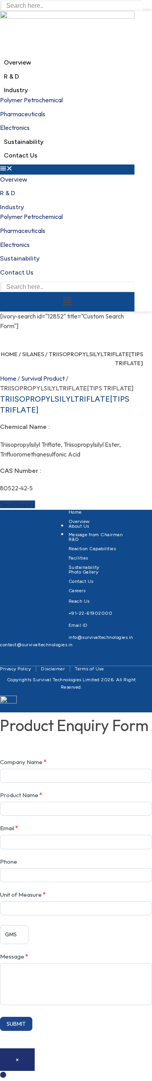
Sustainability (24, 141)
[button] (67, 169)
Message (14, 956)
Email (9, 828)
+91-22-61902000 (91, 613)
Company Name (23, 762)
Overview (17, 62)
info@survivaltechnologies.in (101, 637)
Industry (16, 90)
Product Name (21, 795)
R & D (11, 76)
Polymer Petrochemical (31, 100)
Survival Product (43, 378)
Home (9, 354)
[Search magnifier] (139, 4)
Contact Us (20, 155)
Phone (8, 861)
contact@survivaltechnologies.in (36, 644)
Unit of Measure (23, 894)
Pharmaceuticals (22, 114)
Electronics (15, 127)
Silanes (33, 354)
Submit (16, 1023)
